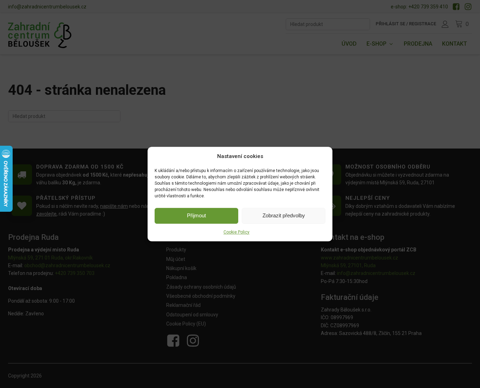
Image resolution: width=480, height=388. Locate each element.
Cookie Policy (236, 232)
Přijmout (196, 215)
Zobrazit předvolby (283, 215)
